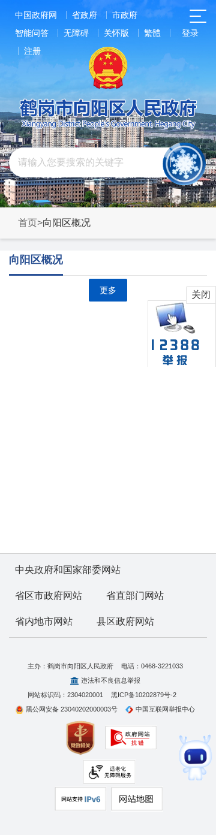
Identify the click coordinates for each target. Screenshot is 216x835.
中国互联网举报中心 (165, 709)
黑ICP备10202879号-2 (143, 694)
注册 (32, 51)
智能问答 (32, 33)
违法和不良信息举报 (110, 680)
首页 (27, 223)
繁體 (152, 33)
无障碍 (76, 33)
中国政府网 (36, 15)
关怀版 (116, 33)
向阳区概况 (36, 260)
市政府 (124, 15)
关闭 (201, 295)
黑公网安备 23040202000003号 (72, 709)
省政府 (84, 15)
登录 (190, 33)
